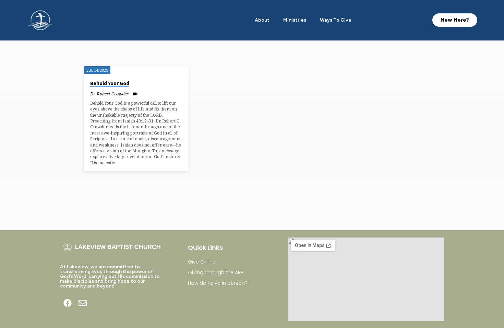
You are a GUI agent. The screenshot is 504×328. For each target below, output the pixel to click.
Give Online (202, 261)
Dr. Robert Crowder (109, 94)
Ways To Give (335, 20)
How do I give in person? (218, 283)
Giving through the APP (215, 272)
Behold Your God (109, 83)
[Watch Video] (135, 94)
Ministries (294, 20)
